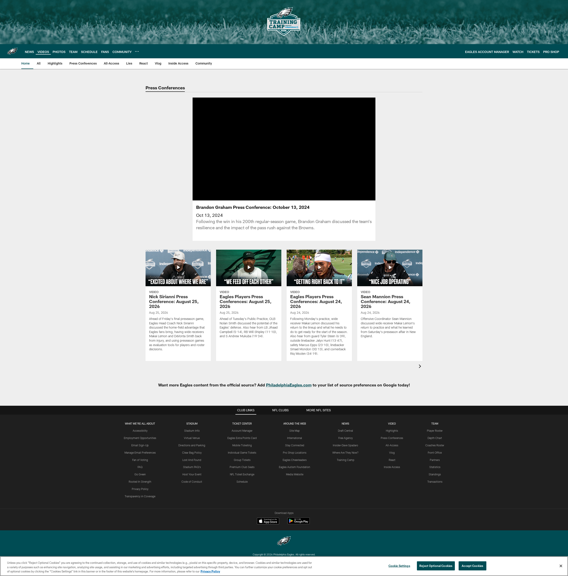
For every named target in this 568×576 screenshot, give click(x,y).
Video (392, 423)
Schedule (242, 481)
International (294, 437)
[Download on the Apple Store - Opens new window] (268, 521)
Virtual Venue (192, 437)
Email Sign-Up (140, 445)
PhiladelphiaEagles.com (289, 384)
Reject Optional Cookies (435, 565)
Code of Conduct (191, 481)
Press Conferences (392, 437)
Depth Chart (435, 437)
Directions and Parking (191, 445)
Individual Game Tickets (242, 452)
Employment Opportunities (140, 437)
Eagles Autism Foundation (294, 466)
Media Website (294, 474)
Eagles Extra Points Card (242, 437)
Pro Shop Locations (294, 452)
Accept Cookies (472, 565)
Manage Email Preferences (140, 452)
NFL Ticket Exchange (242, 474)
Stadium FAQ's (192, 466)
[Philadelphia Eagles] (284, 541)
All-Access (392, 445)
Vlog (392, 452)
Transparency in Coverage (140, 496)
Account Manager (242, 430)
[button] (269, 149)
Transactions (434, 481)
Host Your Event (191, 474)
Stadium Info (192, 430)
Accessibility (140, 430)
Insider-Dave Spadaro (345, 445)
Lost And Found (191, 459)
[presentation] (420, 366)
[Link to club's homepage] (12, 51)
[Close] (561, 566)
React (392, 459)
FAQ (140, 466)
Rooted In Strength (140, 481)
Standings (435, 474)
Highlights (392, 430)
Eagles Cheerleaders (295, 459)
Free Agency (345, 437)
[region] (284, 566)
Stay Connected (294, 445)
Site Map (294, 430)
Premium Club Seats (242, 466)
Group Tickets (242, 459)
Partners (435, 459)
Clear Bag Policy (192, 452)
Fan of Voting (140, 459)
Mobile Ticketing (242, 445)
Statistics (434, 466)
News (345, 423)
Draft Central (345, 430)
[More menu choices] (137, 51)
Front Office (435, 452)
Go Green (140, 474)
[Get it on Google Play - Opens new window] (298, 523)
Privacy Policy (140, 488)
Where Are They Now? (345, 452)
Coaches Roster (434, 445)
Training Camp (345, 459)
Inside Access (392, 466)
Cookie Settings (399, 565)
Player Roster (435, 430)
